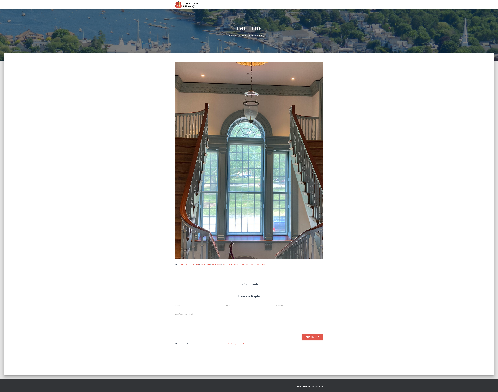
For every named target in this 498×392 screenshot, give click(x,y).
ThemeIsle (318, 386)
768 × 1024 (194, 264)
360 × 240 (250, 264)
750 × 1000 (205, 264)
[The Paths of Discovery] (187, 4)
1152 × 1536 (227, 264)
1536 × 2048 (239, 264)
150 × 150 (184, 264)
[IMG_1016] (249, 160)
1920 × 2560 (261, 264)
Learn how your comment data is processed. (226, 344)
